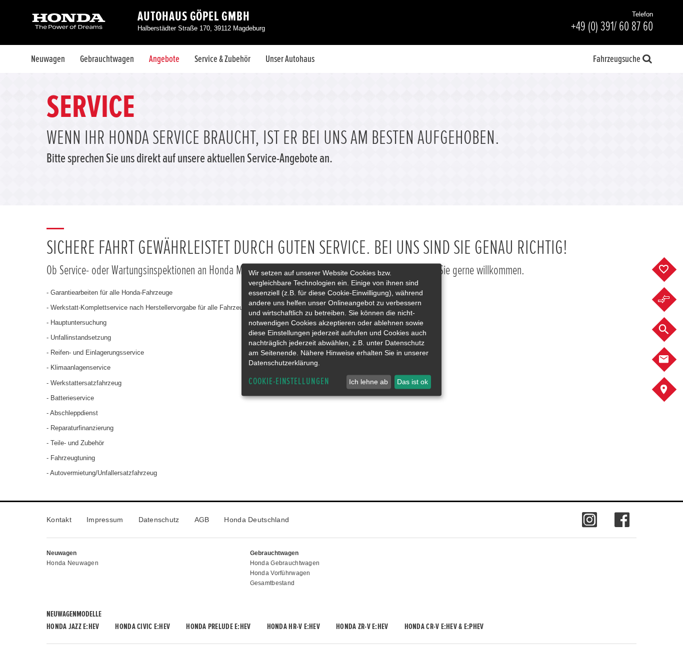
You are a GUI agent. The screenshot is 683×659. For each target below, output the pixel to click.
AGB (202, 520)
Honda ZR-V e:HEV (362, 627)
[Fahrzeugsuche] (672, 329)
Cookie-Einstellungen (289, 381)
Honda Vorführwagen (280, 573)
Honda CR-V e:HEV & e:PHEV (444, 627)
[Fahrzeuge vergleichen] (672, 299)
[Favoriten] (672, 269)
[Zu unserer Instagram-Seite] (589, 514)
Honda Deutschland (256, 520)
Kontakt (59, 520)
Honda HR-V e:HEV (293, 627)
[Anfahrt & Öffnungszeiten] (672, 389)
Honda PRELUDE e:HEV (218, 627)
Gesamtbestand (272, 583)
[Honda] (69, 22)
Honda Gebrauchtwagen (285, 563)
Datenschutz (159, 520)
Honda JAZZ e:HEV (72, 627)
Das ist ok (412, 382)
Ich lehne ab (368, 382)
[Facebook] (622, 514)
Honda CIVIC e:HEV (142, 627)
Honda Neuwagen (72, 563)
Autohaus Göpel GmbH (194, 16)
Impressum (105, 520)
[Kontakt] (672, 359)
